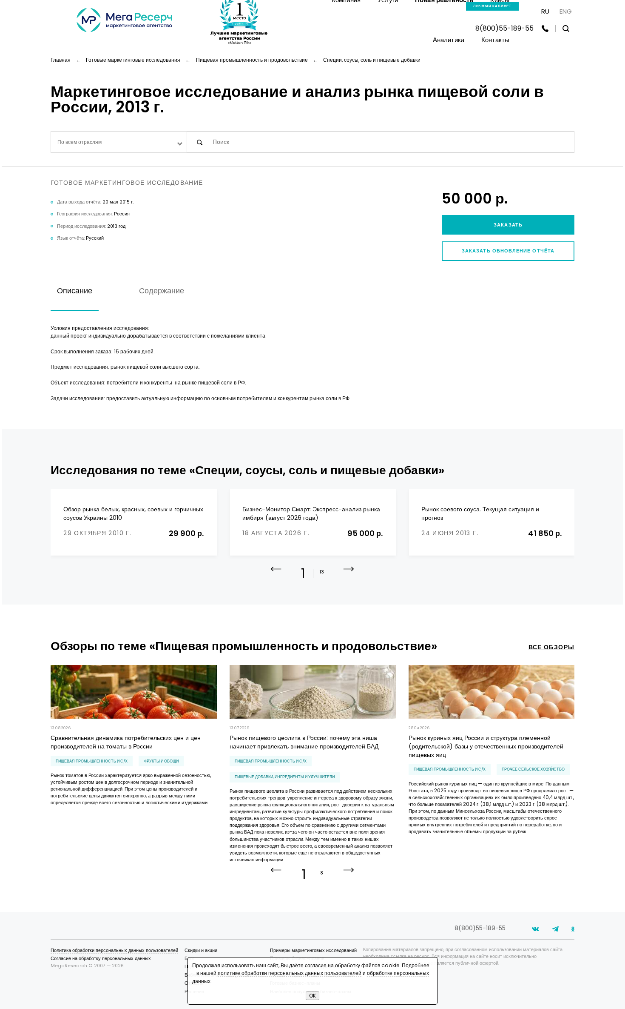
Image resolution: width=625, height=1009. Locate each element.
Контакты (495, 39)
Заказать (508, 225)
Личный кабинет (492, 6)
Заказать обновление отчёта (508, 251)
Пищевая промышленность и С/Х (92, 761)
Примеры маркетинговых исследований (313, 950)
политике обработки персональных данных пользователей (289, 973)
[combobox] (119, 142)
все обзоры (551, 647)
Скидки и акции (201, 950)
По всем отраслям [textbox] (79, 142)
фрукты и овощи (161, 761)
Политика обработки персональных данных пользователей (114, 950)
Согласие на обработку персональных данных (101, 958)
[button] (349, 575)
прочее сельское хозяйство (533, 769)
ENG (566, 11)
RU (545, 11)
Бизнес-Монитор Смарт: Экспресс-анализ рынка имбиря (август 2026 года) (311, 513)
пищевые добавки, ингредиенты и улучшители (285, 777)
